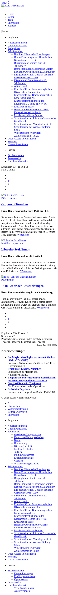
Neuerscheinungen (17, 42)
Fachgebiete (14, 48)
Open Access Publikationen (22, 138)
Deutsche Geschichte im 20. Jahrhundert (34, 71)
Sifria (17, 129)
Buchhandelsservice (18, 161)
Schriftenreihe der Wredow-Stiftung (32, 127)
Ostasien (18, 460)
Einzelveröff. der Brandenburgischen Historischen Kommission (33, 90)
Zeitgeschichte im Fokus (26, 135)
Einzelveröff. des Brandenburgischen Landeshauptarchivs (33, 96)
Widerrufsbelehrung (18, 409)
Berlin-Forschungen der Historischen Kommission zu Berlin (33, 58)
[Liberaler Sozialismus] (13, 240)
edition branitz (21, 86)
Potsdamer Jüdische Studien (28, 115)
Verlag (11, 17)
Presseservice (14, 158)
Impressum (13, 22)
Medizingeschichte (23, 449)
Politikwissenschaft (24, 454)
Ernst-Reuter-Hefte (24, 106)
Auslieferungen (22, 591)
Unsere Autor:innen (18, 144)
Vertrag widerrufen (17, 411)
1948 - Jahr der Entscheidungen (22, 285)
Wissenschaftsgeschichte (26, 463)
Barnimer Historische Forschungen (32, 54)
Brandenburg (21, 443)
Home (11, 14)
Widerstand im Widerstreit (27, 132)
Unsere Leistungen (23, 573)
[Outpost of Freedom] (12, 195)
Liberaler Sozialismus (15, 249)
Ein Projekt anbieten (24, 576)
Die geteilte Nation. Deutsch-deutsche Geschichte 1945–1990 (33, 76)
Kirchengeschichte (23, 446)
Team (10, 19)
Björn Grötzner (9, 198)
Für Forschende (16, 155)
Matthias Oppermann (12, 243)
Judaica (18, 452)
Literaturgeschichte (24, 457)
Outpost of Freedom (14, 204)
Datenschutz (14, 406)
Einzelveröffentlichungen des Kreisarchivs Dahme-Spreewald (30, 102)
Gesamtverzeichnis (17, 45)
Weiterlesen (23, 234)
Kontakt (12, 25)
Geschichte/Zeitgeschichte (27, 434)
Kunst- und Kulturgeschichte (29, 437)
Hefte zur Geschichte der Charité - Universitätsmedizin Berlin (31, 111)
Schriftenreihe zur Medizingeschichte (33, 124)
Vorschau (12, 141)
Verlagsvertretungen (24, 588)
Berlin (17, 440)
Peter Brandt (7, 279)
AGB (10, 403)
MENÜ (5, 2)
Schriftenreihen (15, 51)
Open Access (21, 579)
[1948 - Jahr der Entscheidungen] (18, 276)
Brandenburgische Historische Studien (33, 68)
